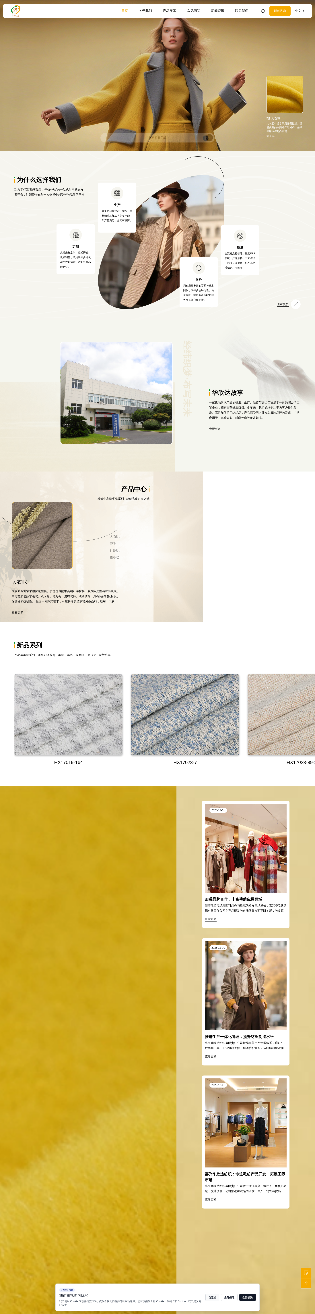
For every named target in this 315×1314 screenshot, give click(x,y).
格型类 (169, 17)
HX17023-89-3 (68, 762)
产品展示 (169, 11)
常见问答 (193, 11)
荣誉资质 (146, 17)
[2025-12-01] (246, 805)
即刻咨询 (280, 10)
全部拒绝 (229, 1297)
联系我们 (241, 11)
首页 (124, 11)
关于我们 (145, 11)
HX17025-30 (185, 762)
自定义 (212, 1297)
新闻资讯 (217, 11)
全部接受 (247, 1297)
